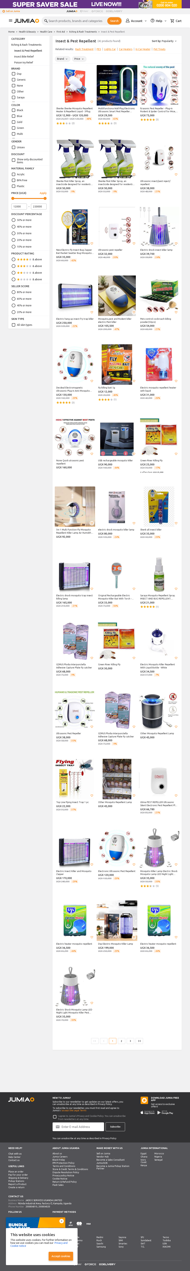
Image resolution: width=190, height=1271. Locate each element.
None (20, 85)
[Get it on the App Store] (148, 1112)
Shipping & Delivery (18, 1178)
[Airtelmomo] (70, 1226)
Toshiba (167, 1240)
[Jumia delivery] (114, 11)
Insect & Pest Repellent (28, 50)
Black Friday (59, 1160)
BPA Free (22, 180)
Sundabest (146, 1240)
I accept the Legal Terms (73, 1110)
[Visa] (88, 1226)
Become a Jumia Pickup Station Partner (112, 1167)
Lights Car (110, 49)
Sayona (122, 1237)
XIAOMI (167, 1246)
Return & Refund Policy (65, 1182)
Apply (43, 193)
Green (20, 127)
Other (20, 91)
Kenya (144, 1165)
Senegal (158, 1160)
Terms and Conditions (64, 1166)
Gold (19, 122)
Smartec (123, 1243)
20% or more (24, 240)
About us (57, 1153)
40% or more (24, 226)
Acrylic (21, 174)
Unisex (21, 147)
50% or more (24, 220)
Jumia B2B (102, 1163)
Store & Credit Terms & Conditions (70, 1169)
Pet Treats (160, 49)
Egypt (144, 1153)
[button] (92, 102)
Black (20, 110)
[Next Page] (130, 1041)
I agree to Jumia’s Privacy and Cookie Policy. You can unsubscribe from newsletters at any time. (92, 1117)
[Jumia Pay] (84, 11)
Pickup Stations (16, 1181)
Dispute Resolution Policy (66, 1172)
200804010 (31, 1206)
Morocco (159, 1153)
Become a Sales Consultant (110, 1160)
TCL (143, 1246)
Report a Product (17, 1184)
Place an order (16, 1171)
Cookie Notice (60, 1178)
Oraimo (78, 1240)
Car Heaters (125, 49)
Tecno (166, 1237)
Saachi (99, 1243)
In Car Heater (143, 49)
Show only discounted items (29, 161)
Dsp (19, 73)
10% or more (24, 246)
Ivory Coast (144, 1161)
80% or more (24, 292)
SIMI (121, 1240)
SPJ (142, 1237)
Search (114, 20)
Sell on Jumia (13, 11)
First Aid (61, 32)
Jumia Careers (60, 1156)
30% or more (24, 233)
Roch (99, 1240)
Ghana (144, 1156)
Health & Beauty (27, 32)
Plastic (20, 186)
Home (11, 32)
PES (99, 49)
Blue (19, 116)
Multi (20, 133)
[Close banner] (61, 1221)
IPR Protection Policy (63, 1163)
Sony (121, 1246)
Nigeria (158, 1156)
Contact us (13, 1160)
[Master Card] (79, 1226)
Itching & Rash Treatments (83, 32)
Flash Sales (58, 1185)
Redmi (99, 1237)
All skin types (24, 324)
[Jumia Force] (97, 11)
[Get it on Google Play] (165, 1112)
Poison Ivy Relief (23, 62)
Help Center (14, 1157)
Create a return (16, 1187)
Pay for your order (18, 1175)
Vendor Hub (102, 1156)
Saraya (20, 97)
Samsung (101, 1246)
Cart (179, 21)
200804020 (44, 1206)
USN (165, 1243)
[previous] (57, 50)
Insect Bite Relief (24, 56)
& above (37, 259)
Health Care (46, 32)
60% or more (24, 298)
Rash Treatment (84, 49)
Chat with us (15, 1153)
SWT (143, 1243)
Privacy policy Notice (63, 1175)
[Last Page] (139, 1041)
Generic (21, 79)
